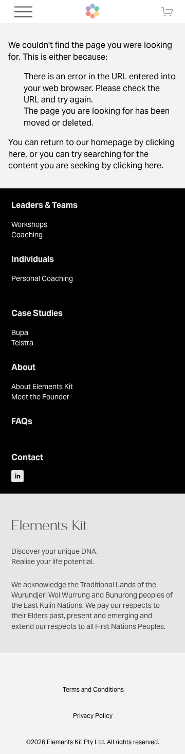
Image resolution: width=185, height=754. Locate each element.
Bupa (19, 332)
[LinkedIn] (17, 476)
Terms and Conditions (92, 689)
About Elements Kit (42, 386)
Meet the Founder (40, 396)
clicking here (137, 165)
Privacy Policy (93, 716)
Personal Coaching (42, 278)
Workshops (29, 224)
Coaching (27, 234)
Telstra (22, 342)
